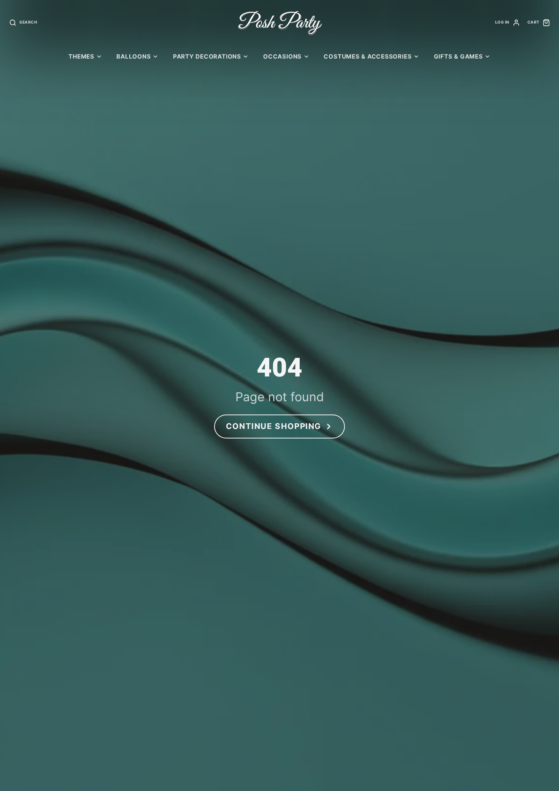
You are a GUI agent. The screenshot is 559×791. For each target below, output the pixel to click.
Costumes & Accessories (367, 56)
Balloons (133, 56)
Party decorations (207, 56)
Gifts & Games (458, 56)
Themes (81, 56)
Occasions (282, 56)
